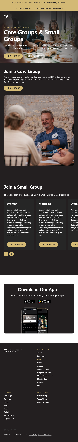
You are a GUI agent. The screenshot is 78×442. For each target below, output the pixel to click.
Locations (41, 356)
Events (39, 363)
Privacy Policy (33, 435)
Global (6, 412)
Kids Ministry (42, 396)
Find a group (13, 56)
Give (39, 359)
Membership (42, 379)
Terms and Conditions (45, 435)
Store (39, 386)
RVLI (6, 409)
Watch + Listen (43, 369)
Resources (8, 399)
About (39, 353)
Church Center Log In (45, 376)
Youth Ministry (42, 399)
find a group (16, 244)
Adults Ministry (43, 402)
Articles (40, 366)
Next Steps (8, 396)
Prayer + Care (9, 419)
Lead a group (35, 56)
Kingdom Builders (44, 373)
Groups (6, 402)
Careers (40, 382)
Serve (6, 405)
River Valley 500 (10, 415)
